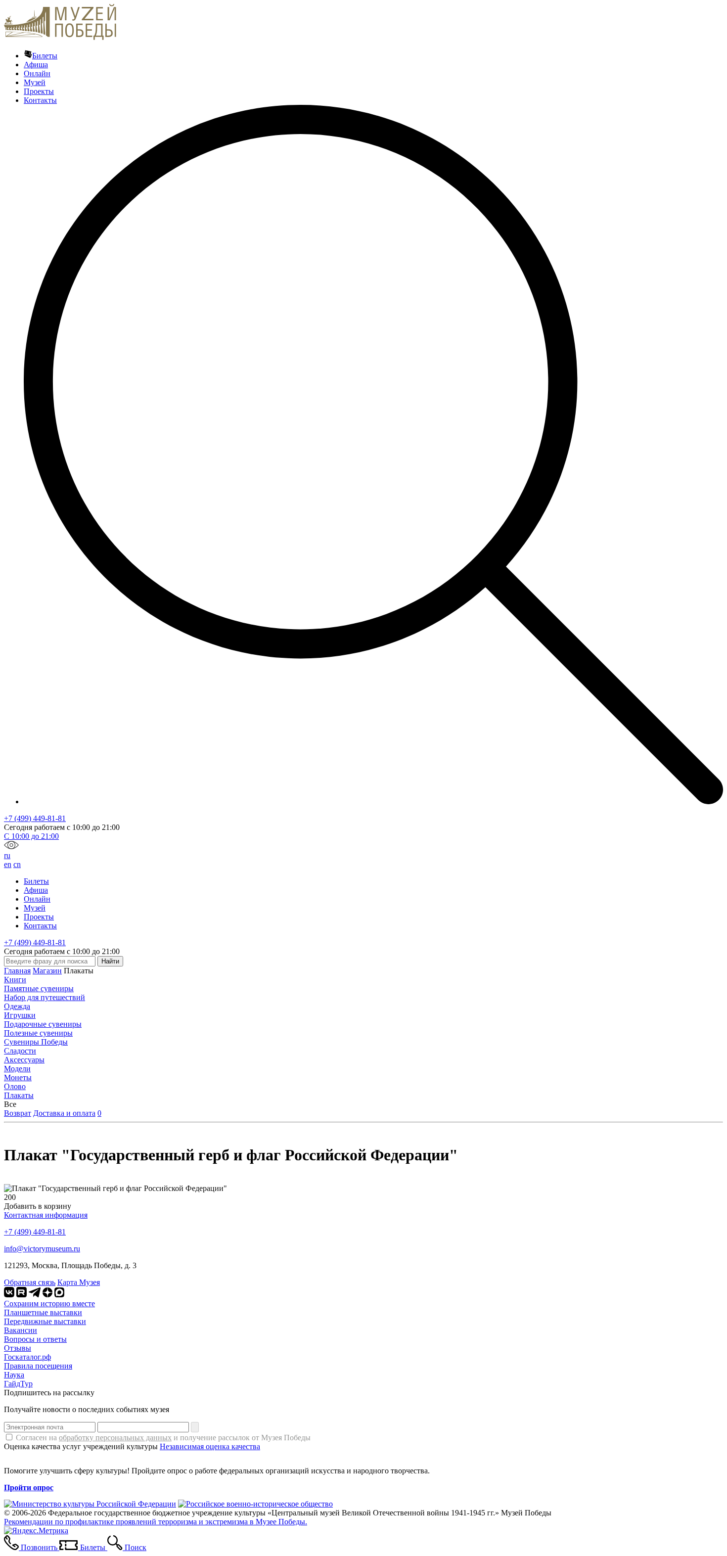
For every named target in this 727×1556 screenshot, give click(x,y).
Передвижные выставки (45, 1321)
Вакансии (20, 1330)
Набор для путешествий (44, 997)
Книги (15, 979)
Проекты (39, 91)
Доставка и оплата (64, 1113)
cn (17, 864)
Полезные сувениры (38, 1033)
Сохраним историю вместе (49, 1303)
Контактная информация (46, 1215)
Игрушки (20, 1015)
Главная (17, 970)
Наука (14, 1375)
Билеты (44, 55)
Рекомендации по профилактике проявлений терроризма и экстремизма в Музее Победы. (155, 1521)
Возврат (17, 1113)
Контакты (40, 100)
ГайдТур (18, 1383)
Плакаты (19, 1095)
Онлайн (37, 73)
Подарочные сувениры (43, 1024)
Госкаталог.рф (27, 1357)
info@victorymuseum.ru (42, 1248)
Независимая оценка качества (210, 1446)
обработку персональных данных (115, 1437)
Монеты (18, 1077)
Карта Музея (78, 1282)
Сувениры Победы (36, 1042)
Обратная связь (29, 1282)
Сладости (20, 1051)
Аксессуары (24, 1059)
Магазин (47, 970)
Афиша (36, 64)
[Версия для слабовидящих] (11, 846)
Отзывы (17, 1348)
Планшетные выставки (43, 1312)
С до (31, 836)
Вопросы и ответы (35, 1339)
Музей (34, 82)
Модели (17, 1068)
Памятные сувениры (39, 988)
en (7, 864)
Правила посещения (38, 1366)
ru (7, 855)
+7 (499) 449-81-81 (35, 818)
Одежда (17, 1006)
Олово (15, 1086)
